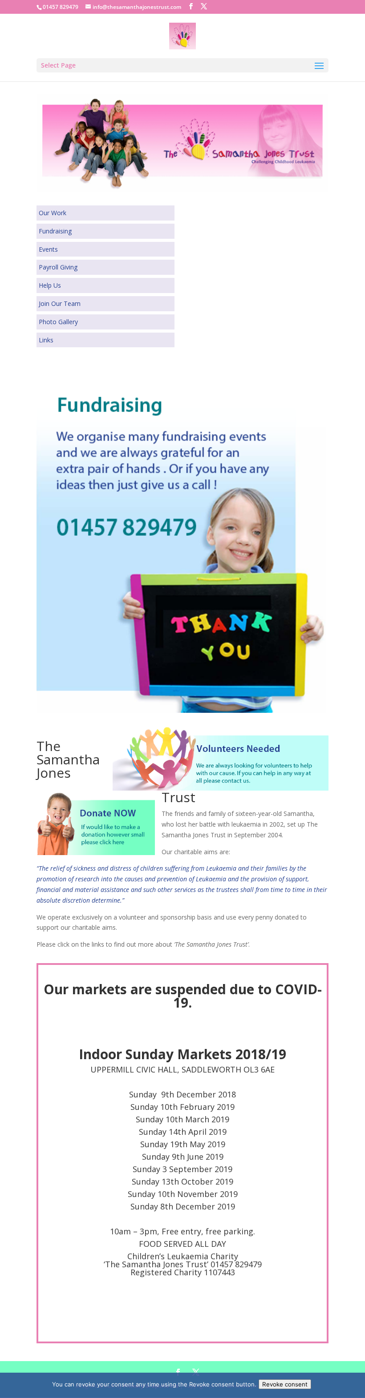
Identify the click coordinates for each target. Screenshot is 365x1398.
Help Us (50, 285)
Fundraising (55, 231)
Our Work (52, 213)
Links (46, 340)
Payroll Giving (58, 267)
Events (48, 249)
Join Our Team (60, 303)
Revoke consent (285, 1384)
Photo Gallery (58, 321)
